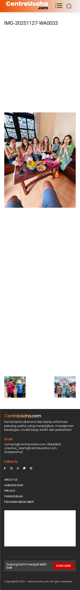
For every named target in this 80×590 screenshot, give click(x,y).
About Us (10, 480)
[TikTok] (18, 468)
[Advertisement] (40, 71)
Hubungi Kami (13, 485)
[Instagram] (11, 468)
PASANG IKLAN (13, 496)
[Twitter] (24, 468)
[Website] (31, 468)
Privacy (9, 491)
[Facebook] (5, 468)
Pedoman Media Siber (18, 502)
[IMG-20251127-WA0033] (40, 206)
